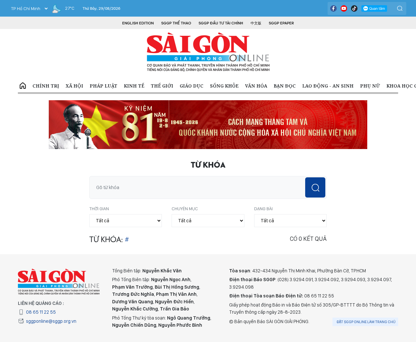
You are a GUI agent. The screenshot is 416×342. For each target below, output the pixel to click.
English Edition (138, 23)
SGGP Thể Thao (176, 23)
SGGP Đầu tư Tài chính (221, 23)
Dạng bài (263, 208)
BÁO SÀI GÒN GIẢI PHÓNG (208, 52)
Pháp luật (103, 86)
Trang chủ (23, 85)
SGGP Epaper (281, 23)
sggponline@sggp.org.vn (51, 321)
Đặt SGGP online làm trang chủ (366, 322)
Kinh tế (134, 86)
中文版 (256, 23)
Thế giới (162, 86)
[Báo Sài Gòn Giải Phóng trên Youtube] (344, 8)
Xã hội (74, 86)
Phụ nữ (370, 86)
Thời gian (99, 208)
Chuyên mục (185, 208)
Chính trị (45, 86)
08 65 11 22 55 (41, 312)
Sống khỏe (224, 86)
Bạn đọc (285, 86)
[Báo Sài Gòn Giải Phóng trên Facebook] (333, 8)
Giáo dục (191, 86)
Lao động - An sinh (328, 86)
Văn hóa (256, 86)
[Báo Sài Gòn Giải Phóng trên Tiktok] (354, 8)
